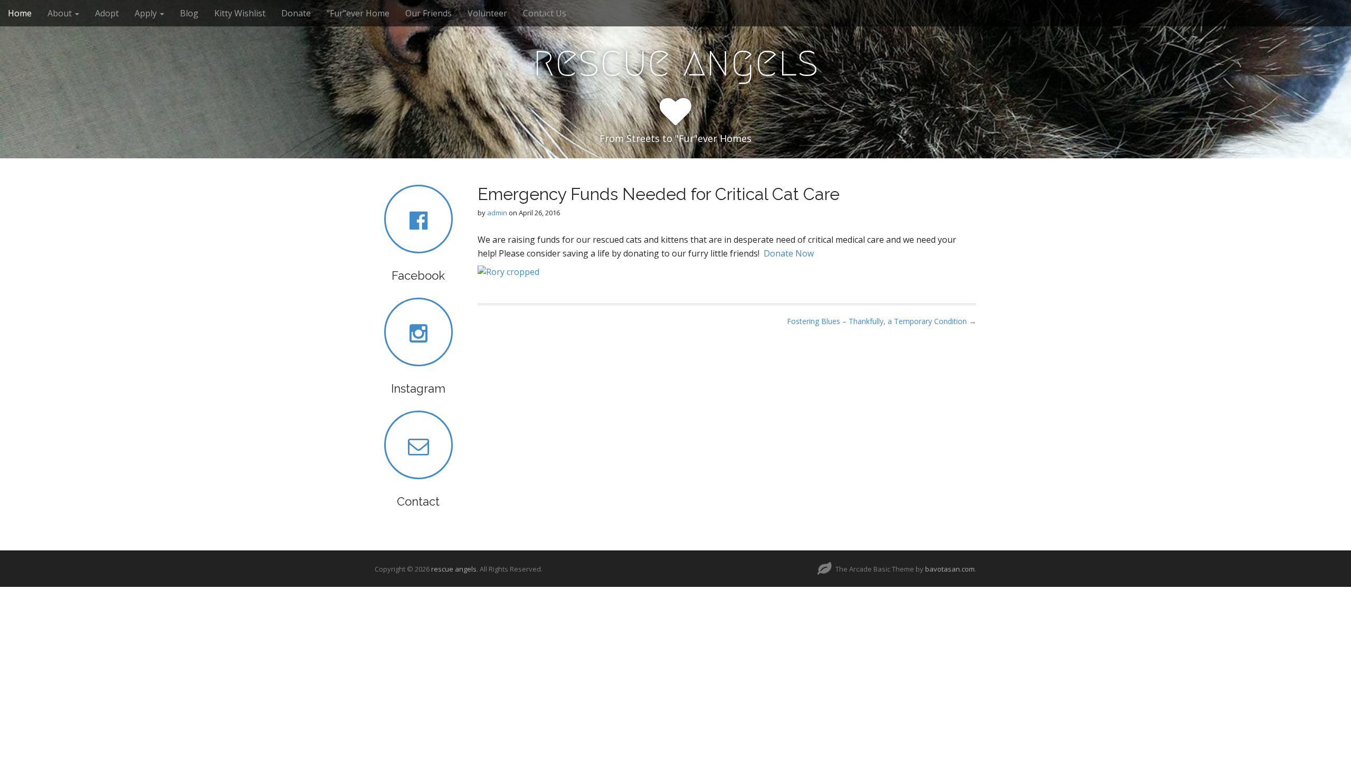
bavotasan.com (950, 569)
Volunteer (487, 13)
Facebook (418, 275)
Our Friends (428, 13)
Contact (418, 501)
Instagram (418, 388)
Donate (296, 13)
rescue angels (675, 61)
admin (497, 212)
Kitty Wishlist (239, 13)
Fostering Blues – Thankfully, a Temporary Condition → (881, 321)
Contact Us (544, 13)
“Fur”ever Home (358, 13)
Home (20, 13)
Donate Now (789, 253)
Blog (189, 13)
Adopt (107, 13)
